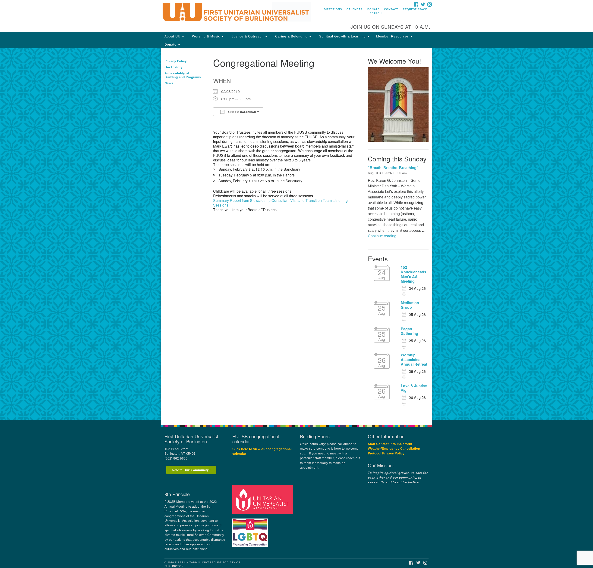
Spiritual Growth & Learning (342, 36)
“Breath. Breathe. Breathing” (393, 168)
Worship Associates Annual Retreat (414, 360)
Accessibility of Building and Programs (182, 75)
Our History (173, 67)
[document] (296, 234)
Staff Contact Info (382, 444)
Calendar (355, 9)
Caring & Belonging (291, 36)
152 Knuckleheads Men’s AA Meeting (413, 274)
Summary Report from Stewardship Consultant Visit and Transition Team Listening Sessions (280, 203)
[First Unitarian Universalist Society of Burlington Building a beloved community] (240, 12)
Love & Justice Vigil (414, 388)
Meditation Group (410, 305)
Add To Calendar (241, 112)
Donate (373, 9)
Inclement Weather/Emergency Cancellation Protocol (394, 448)
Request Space (415, 9)
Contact (391, 9)
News (168, 83)
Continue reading (382, 236)
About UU (173, 36)
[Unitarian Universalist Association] (263, 499)
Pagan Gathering (409, 331)
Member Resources (393, 36)
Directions (333, 9)
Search (376, 13)
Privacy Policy (175, 61)
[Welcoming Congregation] (250, 530)
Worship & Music (206, 36)
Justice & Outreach (247, 36)
